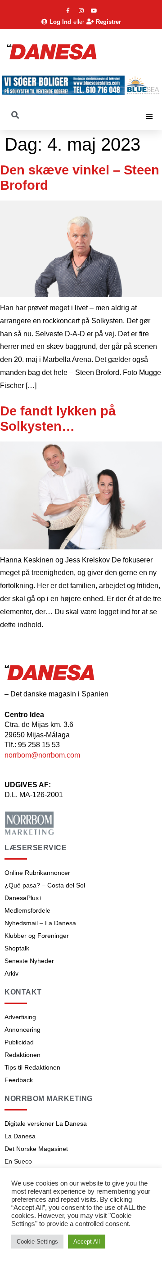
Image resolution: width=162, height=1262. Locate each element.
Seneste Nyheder (29, 960)
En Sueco (18, 1161)
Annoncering (22, 1029)
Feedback (18, 1080)
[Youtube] (94, 10)
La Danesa (20, 1136)
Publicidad (19, 1042)
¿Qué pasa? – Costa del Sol (44, 885)
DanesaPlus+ (23, 897)
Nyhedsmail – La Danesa (40, 923)
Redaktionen (22, 1054)
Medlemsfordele (27, 910)
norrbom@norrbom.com (42, 755)
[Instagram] (81, 10)
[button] (149, 116)
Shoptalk (16, 948)
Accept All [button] (86, 1241)
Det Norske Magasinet (36, 1148)
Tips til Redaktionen (32, 1067)
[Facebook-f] (68, 10)
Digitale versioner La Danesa (45, 1123)
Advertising (20, 1017)
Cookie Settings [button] (37, 1241)
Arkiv (11, 973)
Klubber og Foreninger (36, 935)
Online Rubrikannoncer (37, 872)
